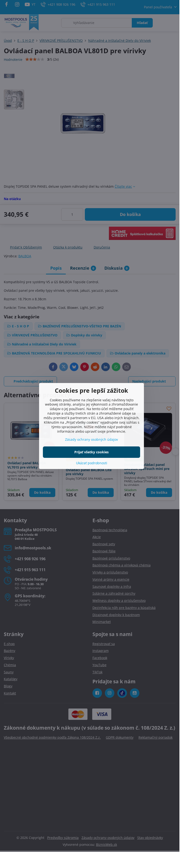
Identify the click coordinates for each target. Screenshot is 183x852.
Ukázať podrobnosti (91, 463)
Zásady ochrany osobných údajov (91, 439)
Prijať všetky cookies (91, 452)
